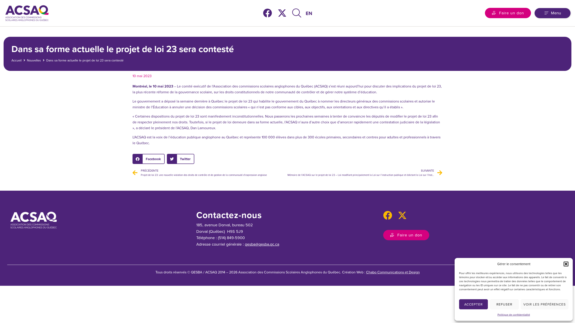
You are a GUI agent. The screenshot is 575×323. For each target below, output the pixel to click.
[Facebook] (267, 13)
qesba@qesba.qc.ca (262, 244)
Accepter (473, 304)
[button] (566, 264)
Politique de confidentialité (514, 315)
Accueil (16, 60)
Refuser (504, 304)
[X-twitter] (282, 13)
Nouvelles (34, 60)
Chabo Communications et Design (393, 272)
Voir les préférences (544, 304)
